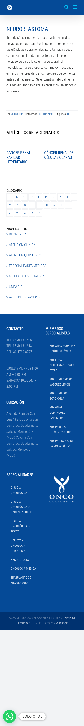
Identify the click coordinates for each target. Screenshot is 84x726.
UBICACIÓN (17, 287)
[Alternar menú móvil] (75, 7)
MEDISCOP (17, 114)
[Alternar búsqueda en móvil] (66, 7)
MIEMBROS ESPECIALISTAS (27, 276)
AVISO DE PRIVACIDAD (24, 297)
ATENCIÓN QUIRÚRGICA (25, 255)
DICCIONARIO (45, 114)
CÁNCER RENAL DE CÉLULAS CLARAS (58, 155)
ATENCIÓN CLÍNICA (22, 245)
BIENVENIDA (17, 234)
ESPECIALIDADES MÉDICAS (27, 266)
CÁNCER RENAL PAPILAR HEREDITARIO (18, 157)
